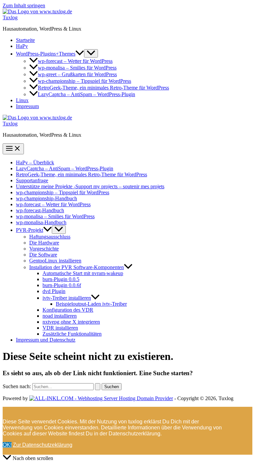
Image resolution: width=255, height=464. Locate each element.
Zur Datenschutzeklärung (42, 445)
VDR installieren (60, 328)
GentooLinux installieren (55, 260)
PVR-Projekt (29, 230)
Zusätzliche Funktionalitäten (72, 334)
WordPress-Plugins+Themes (45, 54)
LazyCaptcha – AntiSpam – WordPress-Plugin (86, 94)
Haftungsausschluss (49, 236)
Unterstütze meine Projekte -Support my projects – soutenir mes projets (90, 186)
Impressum (27, 106)
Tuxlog (10, 17)
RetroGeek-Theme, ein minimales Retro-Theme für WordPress (103, 87)
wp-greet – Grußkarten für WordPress (77, 74)
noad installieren (59, 316)
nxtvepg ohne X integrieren (71, 322)
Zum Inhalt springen (24, 5)
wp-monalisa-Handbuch (41, 222)
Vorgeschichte (44, 248)
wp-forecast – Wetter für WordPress (75, 61)
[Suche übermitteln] (97, 386)
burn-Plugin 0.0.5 (60, 279)
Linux (22, 100)
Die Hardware (44, 242)
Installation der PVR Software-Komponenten (76, 267)
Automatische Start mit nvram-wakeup (82, 273)
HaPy (22, 46)
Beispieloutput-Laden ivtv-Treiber (91, 304)
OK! (7, 445)
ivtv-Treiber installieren (66, 298)
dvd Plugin (53, 291)
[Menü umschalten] (91, 53)
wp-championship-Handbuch (46, 198)
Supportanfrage (32, 180)
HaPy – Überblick (35, 162)
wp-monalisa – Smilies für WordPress (77, 68)
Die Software (43, 254)
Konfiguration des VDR (67, 310)
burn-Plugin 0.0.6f (61, 285)
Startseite (25, 40)
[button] (79, 54)
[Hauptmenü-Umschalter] (13, 148)
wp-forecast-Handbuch (40, 210)
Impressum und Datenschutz (45, 340)
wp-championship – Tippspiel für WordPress (84, 81)
